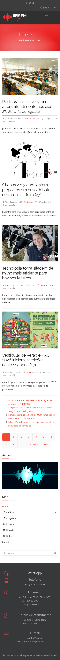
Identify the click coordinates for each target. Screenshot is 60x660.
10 (22, 444)
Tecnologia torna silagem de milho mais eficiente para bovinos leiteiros (27, 273)
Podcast (10, 524)
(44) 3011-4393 (50, 7)
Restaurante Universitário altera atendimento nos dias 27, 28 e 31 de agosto (27, 106)
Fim (46, 444)
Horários (10, 530)
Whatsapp (35, 573)
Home (5, 506)
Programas (11, 518)
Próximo (33, 444)
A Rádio (10, 512)
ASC (55, 655)
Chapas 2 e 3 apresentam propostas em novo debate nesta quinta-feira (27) (26, 190)
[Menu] (46, 17)
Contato (6, 541)
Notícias (36, 118)
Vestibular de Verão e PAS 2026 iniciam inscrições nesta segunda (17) (25, 360)
